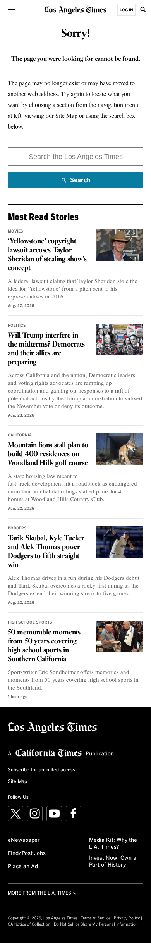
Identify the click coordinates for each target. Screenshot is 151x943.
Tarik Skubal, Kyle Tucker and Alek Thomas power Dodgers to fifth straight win (46, 552)
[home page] (75, 9)
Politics (17, 326)
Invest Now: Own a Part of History (112, 861)
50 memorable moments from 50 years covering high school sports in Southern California (44, 646)
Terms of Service (95, 918)
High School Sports (30, 622)
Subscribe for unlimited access (41, 770)
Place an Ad (23, 866)
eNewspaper (24, 840)
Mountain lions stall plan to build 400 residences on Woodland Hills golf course (48, 454)
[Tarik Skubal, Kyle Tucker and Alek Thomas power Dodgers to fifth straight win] (120, 542)
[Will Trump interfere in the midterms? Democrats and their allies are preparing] (120, 339)
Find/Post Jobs (27, 853)
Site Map (17, 781)
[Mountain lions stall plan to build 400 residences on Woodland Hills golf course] (120, 449)
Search (80, 182)
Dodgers (17, 528)
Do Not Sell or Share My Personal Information (96, 924)
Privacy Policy (127, 918)
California (20, 435)
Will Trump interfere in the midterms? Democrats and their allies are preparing (46, 349)
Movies (15, 231)
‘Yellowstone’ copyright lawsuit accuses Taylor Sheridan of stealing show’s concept (47, 255)
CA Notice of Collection (29, 924)
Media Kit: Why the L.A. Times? (113, 844)
